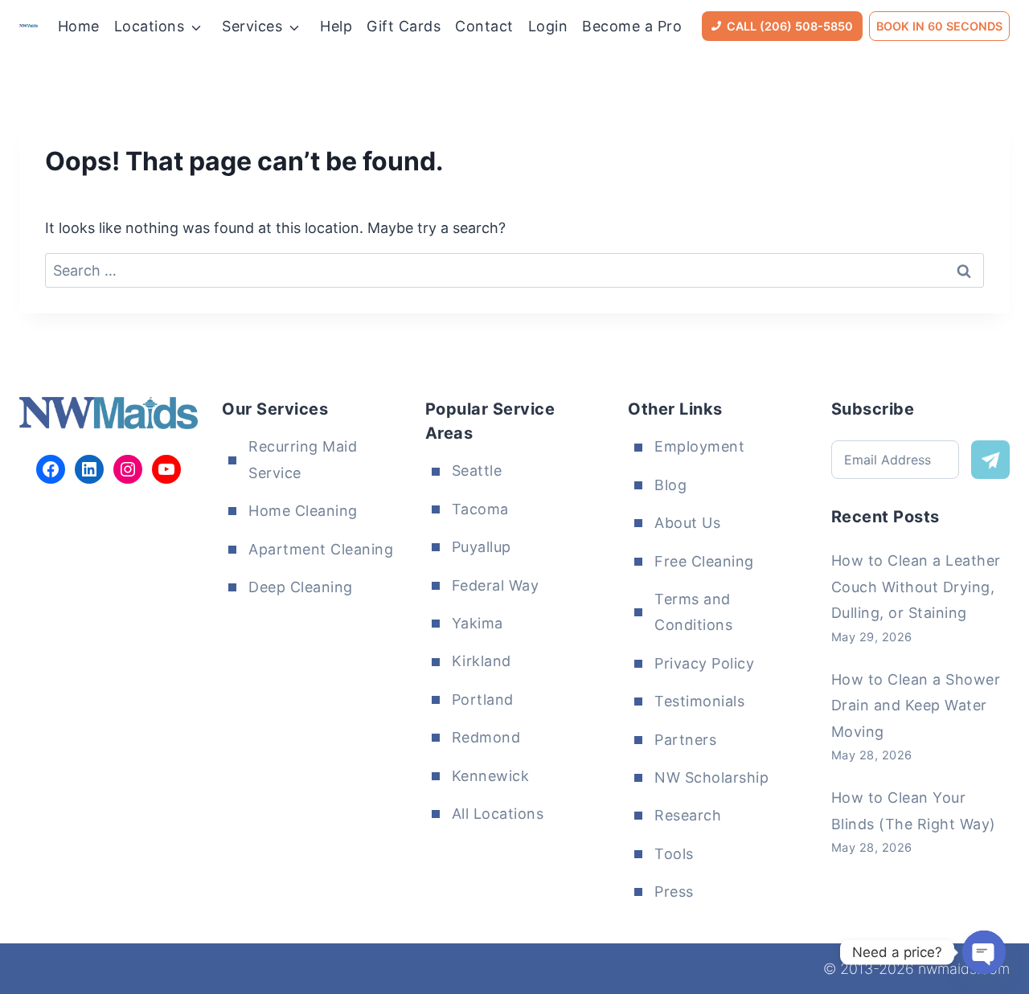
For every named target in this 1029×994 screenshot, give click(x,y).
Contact (484, 26)
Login (548, 26)
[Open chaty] (984, 952)
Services (252, 26)
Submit (990, 459)
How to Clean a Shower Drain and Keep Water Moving (916, 705)
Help (336, 26)
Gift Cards (404, 26)
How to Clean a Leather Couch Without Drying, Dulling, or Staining (916, 586)
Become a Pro (632, 26)
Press (674, 891)
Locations (149, 26)
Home (79, 26)
